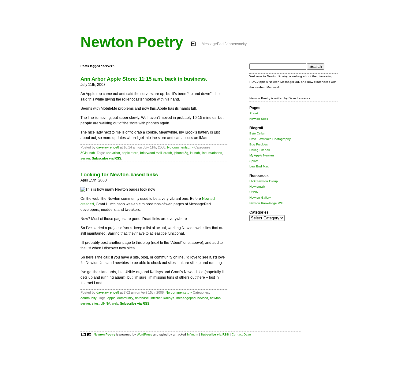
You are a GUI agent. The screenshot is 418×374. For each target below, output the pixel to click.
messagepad (186, 298)
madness (215, 153)
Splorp (254, 161)
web (115, 303)
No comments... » (180, 147)
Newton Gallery (260, 197)
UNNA (105, 303)
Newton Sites (258, 118)
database (142, 298)
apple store (130, 153)
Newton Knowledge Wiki (266, 203)
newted (202, 298)
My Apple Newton (261, 155)
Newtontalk (257, 186)
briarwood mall (151, 153)
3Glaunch (87, 153)
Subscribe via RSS (106, 158)
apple (111, 298)
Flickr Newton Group (263, 181)
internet (156, 298)
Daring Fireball (259, 150)
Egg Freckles (258, 144)
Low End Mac (259, 166)
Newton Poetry (131, 42)
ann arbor (113, 153)
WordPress (144, 334)
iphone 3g (181, 153)
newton (215, 298)
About (253, 113)
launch (195, 153)
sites (95, 303)
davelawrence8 (107, 147)
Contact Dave (241, 334)
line (204, 153)
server (85, 158)
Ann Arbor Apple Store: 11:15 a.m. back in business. (143, 79)
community (88, 298)
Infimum (192, 334)
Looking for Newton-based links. (119, 175)
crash (167, 153)
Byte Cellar (257, 133)
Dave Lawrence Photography (270, 139)
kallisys (168, 298)
